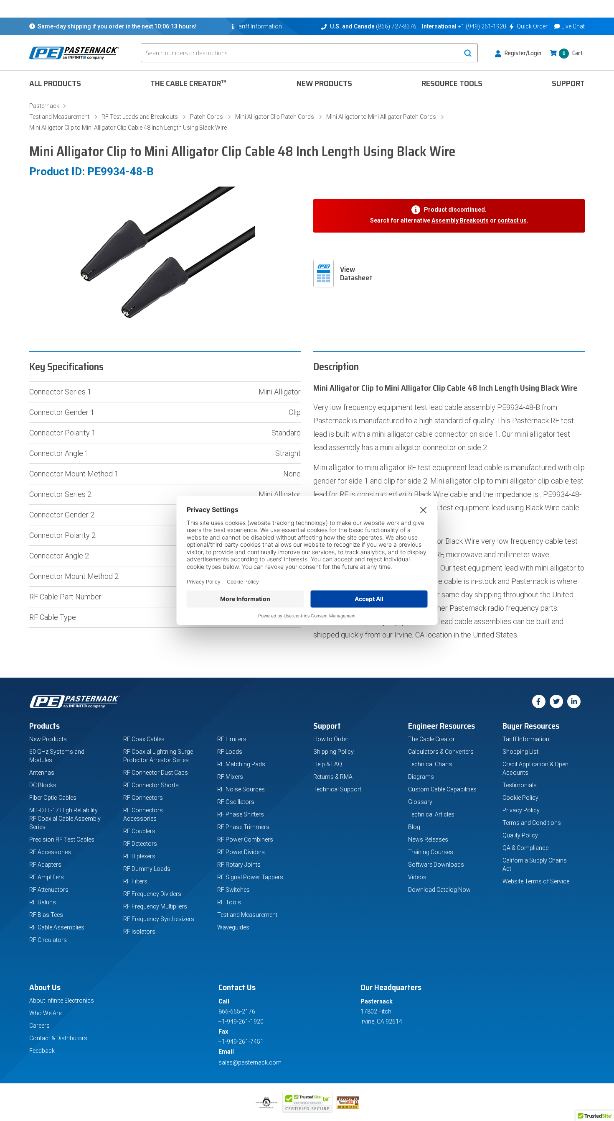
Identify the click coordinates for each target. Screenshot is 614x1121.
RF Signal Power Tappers (250, 877)
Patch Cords (206, 116)
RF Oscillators (235, 802)
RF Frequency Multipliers (155, 906)
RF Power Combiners (245, 839)
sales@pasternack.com (250, 1062)
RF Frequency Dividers (152, 894)
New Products (324, 83)
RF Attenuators (49, 889)
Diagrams (421, 776)
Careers (39, 1025)
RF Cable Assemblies (56, 927)
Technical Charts (430, 764)
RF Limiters (231, 739)
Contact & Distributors (58, 1038)
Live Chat (573, 26)
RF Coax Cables (144, 739)
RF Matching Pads (241, 764)
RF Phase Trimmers (243, 827)
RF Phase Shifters (240, 814)
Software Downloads (436, 864)
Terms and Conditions (531, 822)
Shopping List (520, 751)
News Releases (428, 839)
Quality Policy (520, 835)
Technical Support (337, 789)
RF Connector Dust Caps (155, 772)
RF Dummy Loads (146, 868)
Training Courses (430, 852)
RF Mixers (230, 776)
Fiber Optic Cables (52, 797)
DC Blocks (42, 785)
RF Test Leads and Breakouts (139, 116)
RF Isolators (139, 931)
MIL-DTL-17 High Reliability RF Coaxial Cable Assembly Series (65, 818)
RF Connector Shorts (151, 785)
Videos (417, 877)
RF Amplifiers (46, 877)
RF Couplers (139, 831)
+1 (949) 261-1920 (482, 26)
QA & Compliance (525, 848)
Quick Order (532, 26)
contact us (512, 220)
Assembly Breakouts (460, 220)
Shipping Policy (333, 751)
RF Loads (229, 751)
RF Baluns (42, 902)
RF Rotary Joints (239, 864)
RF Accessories (50, 852)
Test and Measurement (59, 116)
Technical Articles (431, 814)
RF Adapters (45, 864)
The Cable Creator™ (188, 83)
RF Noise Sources (241, 789)
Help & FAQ (327, 764)
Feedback (42, 1050)
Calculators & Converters (441, 751)
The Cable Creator (431, 739)
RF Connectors (143, 797)
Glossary (420, 802)
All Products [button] (55, 83)
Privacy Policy (521, 810)
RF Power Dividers (241, 852)
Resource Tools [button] (451, 83)
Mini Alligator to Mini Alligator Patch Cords (381, 116)
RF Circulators (48, 940)
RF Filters (135, 881)
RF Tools (229, 902)
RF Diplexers (139, 856)
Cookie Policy (520, 797)
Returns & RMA (333, 776)
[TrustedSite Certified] (307, 1102)
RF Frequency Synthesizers (158, 919)
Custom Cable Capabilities (442, 789)
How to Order (330, 739)
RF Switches (233, 889)
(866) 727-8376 (396, 26)
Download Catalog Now (439, 889)
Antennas (41, 772)
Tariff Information (525, 739)
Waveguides (233, 927)
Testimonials (519, 785)
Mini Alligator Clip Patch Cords (274, 116)
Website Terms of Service (535, 881)
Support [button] (568, 83)
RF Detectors (140, 843)
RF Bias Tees (46, 914)
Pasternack (44, 105)
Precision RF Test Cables (61, 839)
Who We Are (45, 1013)
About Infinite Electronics (61, 1000)
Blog (414, 827)
